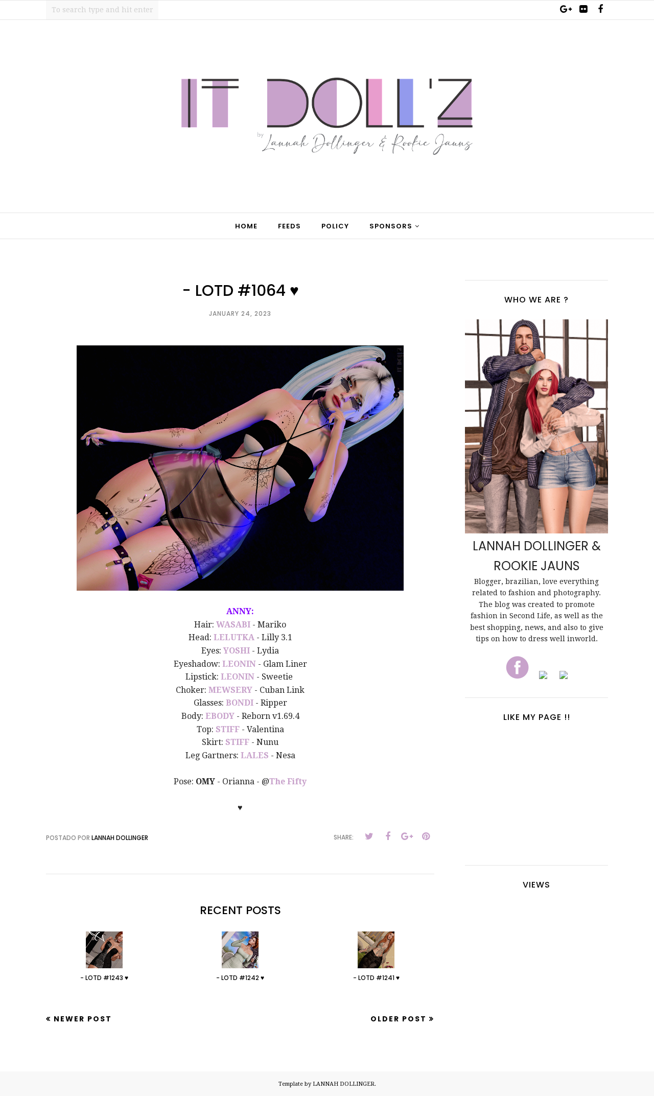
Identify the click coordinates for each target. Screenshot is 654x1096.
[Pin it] (425, 836)
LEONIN (239, 664)
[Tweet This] (369, 836)
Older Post (398, 1019)
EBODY (220, 716)
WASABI (233, 624)
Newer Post (83, 1019)
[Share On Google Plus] (407, 836)
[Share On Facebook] (388, 836)
